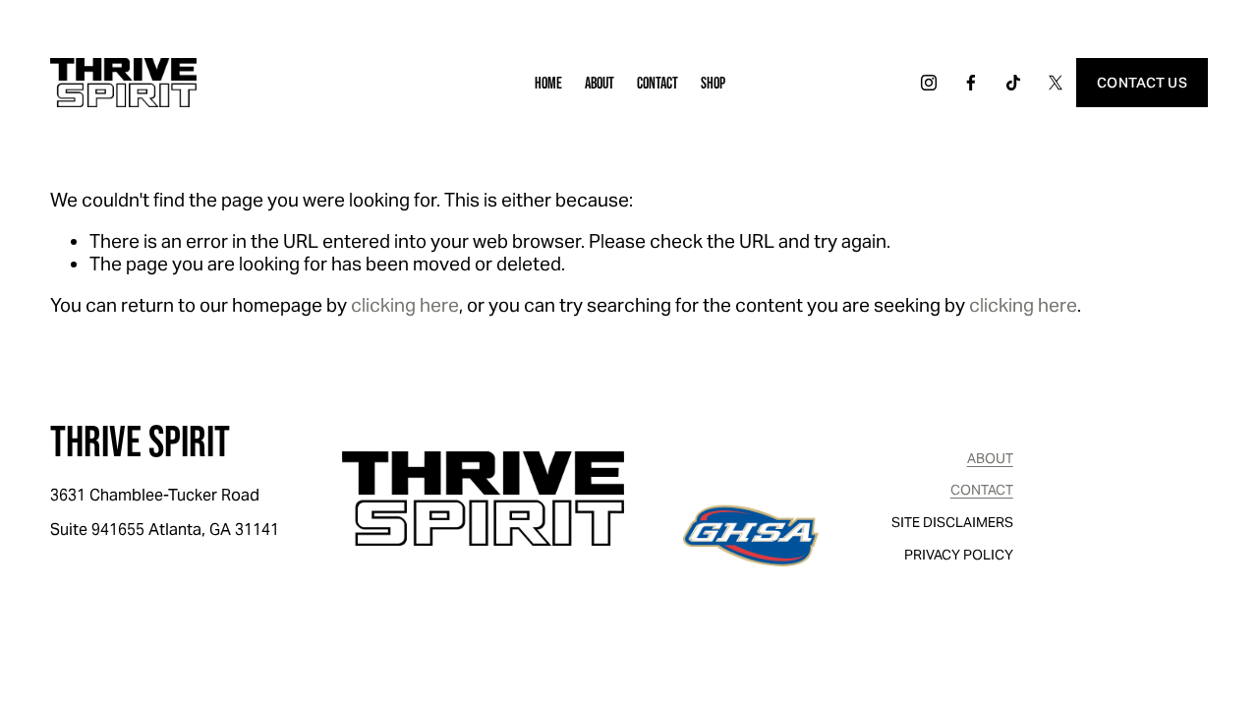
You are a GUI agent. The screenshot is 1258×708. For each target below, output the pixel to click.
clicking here (405, 305)
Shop (713, 82)
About (599, 82)
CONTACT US (1142, 82)
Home (548, 82)
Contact (657, 82)
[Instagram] (929, 82)
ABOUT (990, 458)
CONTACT (981, 490)
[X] (1055, 82)
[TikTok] (1013, 82)
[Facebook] (971, 82)
